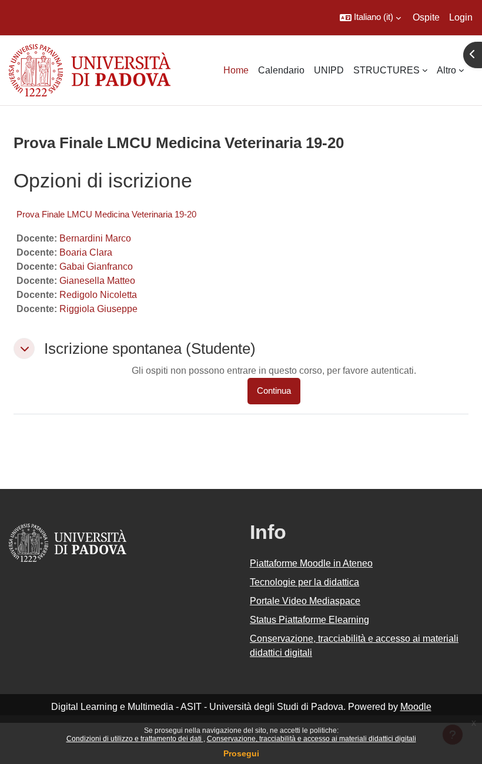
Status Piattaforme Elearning (309, 620)
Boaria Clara (85, 252)
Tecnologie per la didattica (304, 582)
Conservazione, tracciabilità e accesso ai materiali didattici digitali (311, 739)
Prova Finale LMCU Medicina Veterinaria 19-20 (106, 214)
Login (461, 17)
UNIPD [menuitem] (329, 70)
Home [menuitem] (236, 70)
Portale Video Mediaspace (305, 601)
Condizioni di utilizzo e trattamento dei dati (134, 739)
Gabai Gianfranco (96, 267)
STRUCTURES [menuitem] (386, 70)
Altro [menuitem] (446, 70)
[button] (370, 17)
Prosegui (241, 753)
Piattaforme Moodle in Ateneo (311, 563)
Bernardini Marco (95, 238)
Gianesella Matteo (97, 281)
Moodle (415, 707)
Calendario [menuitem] (281, 70)
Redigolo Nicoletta (98, 295)
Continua (274, 391)
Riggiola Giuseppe (98, 309)
